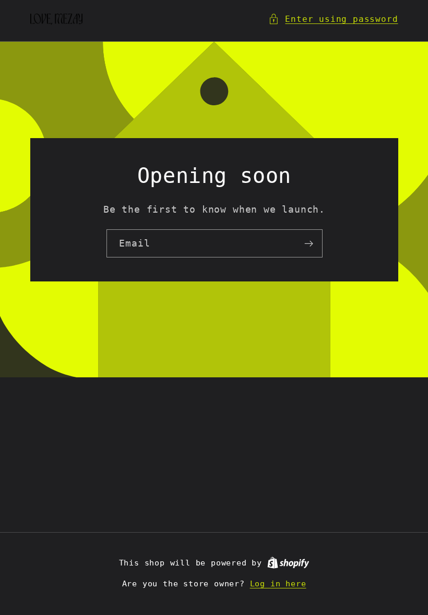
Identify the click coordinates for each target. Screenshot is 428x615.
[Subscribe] (308, 243)
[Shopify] (288, 563)
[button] (333, 19)
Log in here (278, 583)
